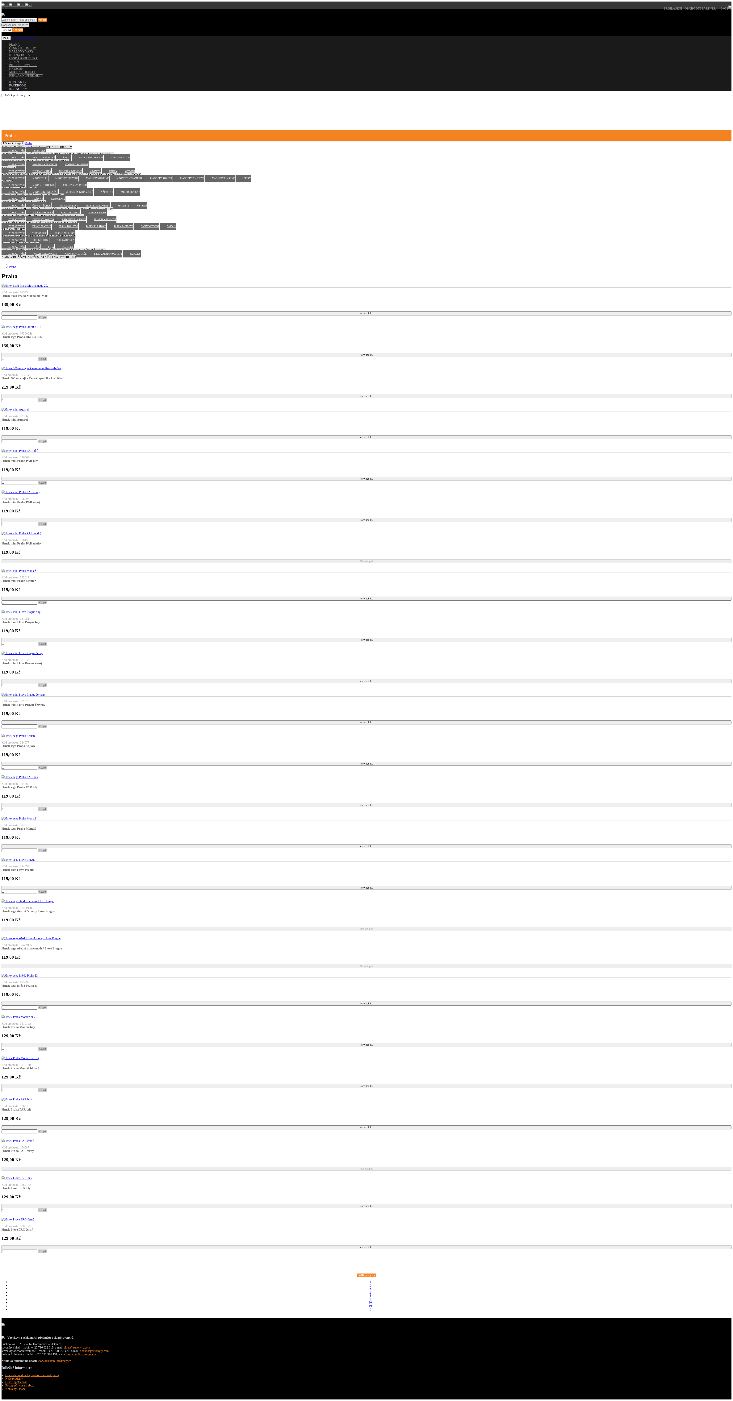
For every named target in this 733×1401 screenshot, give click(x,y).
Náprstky (107, 192)
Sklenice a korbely (98, 205)
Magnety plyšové (223, 178)
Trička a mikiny (68, 205)
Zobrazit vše (16, 150)
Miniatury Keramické (79, 192)
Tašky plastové (96, 226)
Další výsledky (366, 1275)
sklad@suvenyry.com (77, 1347)
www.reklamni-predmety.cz (54, 1360)
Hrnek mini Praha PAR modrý (22, 543)
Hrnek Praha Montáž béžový (20, 1068)
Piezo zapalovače (76, 253)
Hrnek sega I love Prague (18, 869)
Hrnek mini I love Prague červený (23, 704)
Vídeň (14, 61)
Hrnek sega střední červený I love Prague (28, 911)
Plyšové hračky (42, 212)
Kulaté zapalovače (44, 253)
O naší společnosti (16, 1382)
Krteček (16, 68)
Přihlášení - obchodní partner (690, 8)
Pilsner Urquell (23, 65)
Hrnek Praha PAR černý (18, 1151)
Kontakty (18, 82)
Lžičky (246, 178)
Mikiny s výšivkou (75, 185)
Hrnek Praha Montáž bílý (18, 1027)
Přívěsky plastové (74, 219)
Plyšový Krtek (41, 171)
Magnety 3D (40, 178)
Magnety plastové (192, 178)
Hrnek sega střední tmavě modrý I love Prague (32, 948)
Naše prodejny (14, 1378)
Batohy (171, 226)
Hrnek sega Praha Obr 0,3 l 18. (22, 337)
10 (370, 1302)
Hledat (42, 19)
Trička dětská (65, 240)
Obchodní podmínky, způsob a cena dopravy (32, 1375)
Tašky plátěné (41, 226)
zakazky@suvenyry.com (82, 1354)
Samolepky (58, 199)
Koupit (42, 317)
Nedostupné (366, 561)
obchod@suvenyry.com (94, 1351)
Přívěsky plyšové (105, 219)
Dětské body (40, 240)
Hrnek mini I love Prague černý (22, 663)
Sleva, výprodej (62, 257)
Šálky (67, 157)
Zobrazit (18, 29)
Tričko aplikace (65, 233)
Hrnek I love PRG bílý (16, 1188)
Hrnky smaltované (91, 157)
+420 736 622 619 (24, 37)
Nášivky (37, 199)
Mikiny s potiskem (43, 185)
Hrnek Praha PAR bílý (16, 1109)
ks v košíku (366, 313)
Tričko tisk (39, 233)
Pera (51, 247)
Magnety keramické (129, 178)
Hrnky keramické (43, 157)
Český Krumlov (22, 48)
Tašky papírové (123, 226)
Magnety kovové (161, 178)
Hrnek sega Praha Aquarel (19, 746)
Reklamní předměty (26, 75)
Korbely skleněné (76, 164)
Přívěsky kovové (43, 219)
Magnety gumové (97, 178)
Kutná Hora (19, 54)
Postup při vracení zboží (19, 1385)
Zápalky (135, 253)
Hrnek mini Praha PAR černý (21, 502)
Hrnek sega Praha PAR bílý (20, 787)
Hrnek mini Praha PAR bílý (20, 460)
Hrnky (113, 171)
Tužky (36, 247)
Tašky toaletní (68, 226)
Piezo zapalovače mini (108, 253)
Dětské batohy (97, 212)
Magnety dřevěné (66, 178)
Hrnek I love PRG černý (17, 1229)
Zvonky (27, 257)
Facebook (17, 85)
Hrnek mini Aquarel (15, 419)
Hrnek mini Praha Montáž (19, 580)
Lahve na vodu (120, 157)
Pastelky (67, 247)
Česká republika (23, 58)
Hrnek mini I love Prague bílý (21, 622)
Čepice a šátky (41, 205)
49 (370, 1305)
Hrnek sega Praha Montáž (19, 828)
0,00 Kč (726, 8)
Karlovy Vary (21, 51)
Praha (14, 44)
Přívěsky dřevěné (70, 171)
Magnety (95, 171)
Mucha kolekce (22, 72)
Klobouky (39, 150)
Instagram (18, 88)
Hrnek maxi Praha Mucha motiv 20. (25, 295)
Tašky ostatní (150, 226)
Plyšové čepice (70, 212)
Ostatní (130, 171)
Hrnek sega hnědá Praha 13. (20, 985)
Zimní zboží (11, 257)
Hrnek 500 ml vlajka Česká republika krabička (32, 378)
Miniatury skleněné (45, 192)
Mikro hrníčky (130, 192)
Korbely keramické (44, 164)
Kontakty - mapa (15, 1389)
